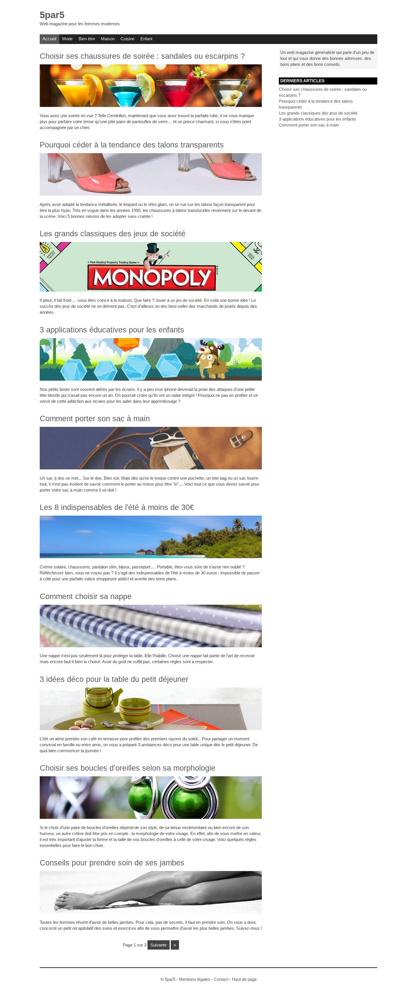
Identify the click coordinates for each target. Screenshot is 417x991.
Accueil (49, 38)
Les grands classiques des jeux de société (113, 233)
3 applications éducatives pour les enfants (112, 330)
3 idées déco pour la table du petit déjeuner (114, 679)
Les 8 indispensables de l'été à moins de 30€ (117, 507)
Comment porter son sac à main (95, 418)
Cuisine (127, 38)
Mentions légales (194, 979)
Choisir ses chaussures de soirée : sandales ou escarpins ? (142, 56)
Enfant (146, 38)
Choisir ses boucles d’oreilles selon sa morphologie (127, 768)
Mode (67, 38)
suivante (158, 944)
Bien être (87, 38)
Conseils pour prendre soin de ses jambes (112, 863)
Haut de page (244, 979)
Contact (221, 979)
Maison (108, 38)
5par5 (52, 15)
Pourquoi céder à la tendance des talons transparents (132, 145)
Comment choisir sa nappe (86, 596)
